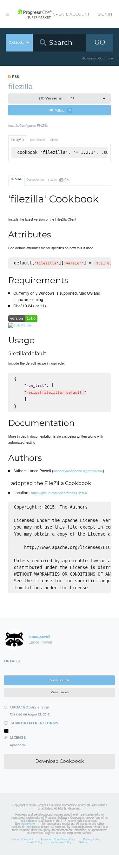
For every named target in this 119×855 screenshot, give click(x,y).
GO (100, 42)
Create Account (71, 14)
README (17, 179)
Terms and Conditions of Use (58, 839)
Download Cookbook (59, 761)
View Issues (60, 692)
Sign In (105, 14)
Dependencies (35, 179)
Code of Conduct (22, 839)
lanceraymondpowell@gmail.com (78, 470)
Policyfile (17, 139)
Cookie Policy (34, 842)
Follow (63, 110)
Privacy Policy (91, 839)
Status (83, 842)
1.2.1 (56, 98)
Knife (54, 139)
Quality (59, 179)
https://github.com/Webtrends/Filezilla (59, 492)
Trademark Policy (60, 842)
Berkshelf (37, 139)
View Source (59, 680)
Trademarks (28, 823)
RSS (15, 76)
